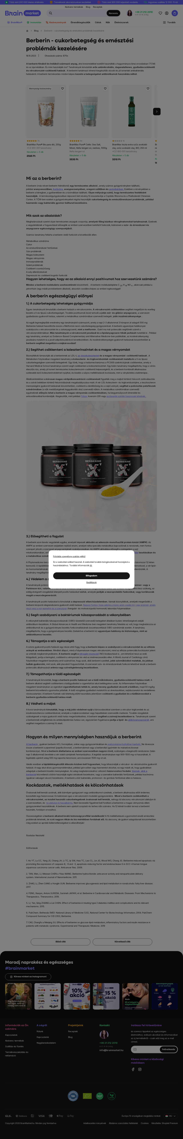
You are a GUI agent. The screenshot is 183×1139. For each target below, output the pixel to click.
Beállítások (91, 582)
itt (91, 565)
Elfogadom (91, 576)
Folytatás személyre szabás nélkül (69, 556)
